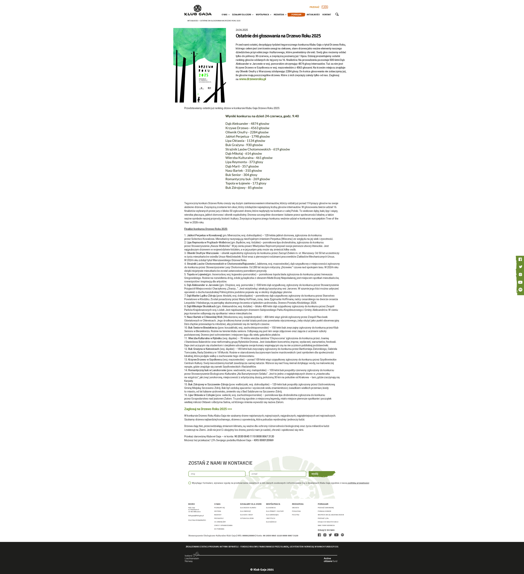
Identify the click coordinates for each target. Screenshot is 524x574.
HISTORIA (217, 511)
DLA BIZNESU (271, 508)
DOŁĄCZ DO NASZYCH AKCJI (328, 522)
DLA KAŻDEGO (271, 522)
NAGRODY (217, 515)
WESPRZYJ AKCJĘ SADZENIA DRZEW (331, 515)
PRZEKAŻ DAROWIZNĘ (326, 508)
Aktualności (313, 15)
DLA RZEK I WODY (246, 515)
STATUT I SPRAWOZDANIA (223, 525)
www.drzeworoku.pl (252, 79)
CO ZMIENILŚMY (220, 522)
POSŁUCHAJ (296, 511)
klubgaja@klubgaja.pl (196, 516)
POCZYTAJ (295, 515)
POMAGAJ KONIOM (324, 511)
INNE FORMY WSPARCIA (326, 525)
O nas (224, 15)
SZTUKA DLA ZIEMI (247, 518)
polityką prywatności (358, 483)
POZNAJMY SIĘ (219, 508)
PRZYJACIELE (219, 518)
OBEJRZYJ (295, 508)
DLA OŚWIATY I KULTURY (275, 511)
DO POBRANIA (219, 529)
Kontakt (326, 15)
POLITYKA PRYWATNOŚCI (197, 520)
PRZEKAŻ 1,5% (323, 518)
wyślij (314, 473)
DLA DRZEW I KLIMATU (248, 508)
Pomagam (296, 15)
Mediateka (279, 15)
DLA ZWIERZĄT (245, 511)
